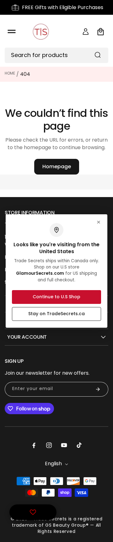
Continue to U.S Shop (56, 297)
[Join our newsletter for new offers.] (98, 389)
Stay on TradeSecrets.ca (56, 313)
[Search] (98, 55)
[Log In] (85, 31)
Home (10, 73)
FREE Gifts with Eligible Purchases (62, 7)
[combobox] (56, 55)
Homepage (56, 166)
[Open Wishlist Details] (32, 512)
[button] (12, 32)
